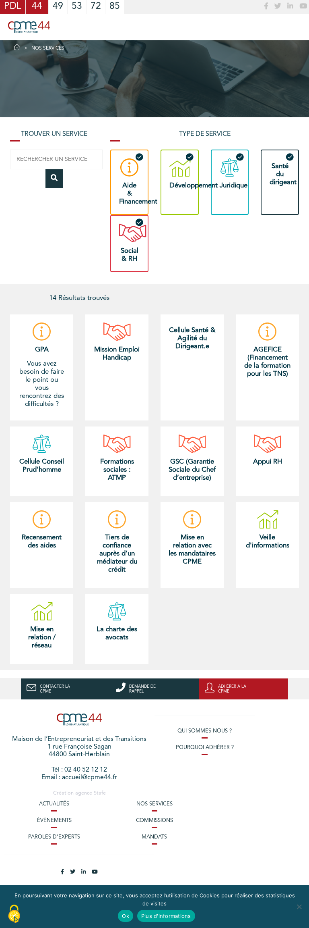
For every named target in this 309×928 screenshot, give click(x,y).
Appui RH (267, 461)
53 (77, 6)
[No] (299, 907)
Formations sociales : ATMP (117, 469)
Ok (125, 916)
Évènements (54, 820)
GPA (42, 349)
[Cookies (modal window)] (14, 914)
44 (37, 6)
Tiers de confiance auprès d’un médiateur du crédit (117, 553)
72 (96, 6)
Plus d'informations (166, 916)
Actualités (54, 804)
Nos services (154, 804)
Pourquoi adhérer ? (205, 747)
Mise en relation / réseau (42, 637)
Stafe (100, 793)
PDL (12, 6)
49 (58, 6)
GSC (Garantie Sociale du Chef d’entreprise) (192, 469)
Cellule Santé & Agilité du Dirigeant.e (192, 338)
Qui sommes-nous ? (204, 731)
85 (114, 6)
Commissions (154, 820)
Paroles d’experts (54, 837)
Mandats (154, 837)
